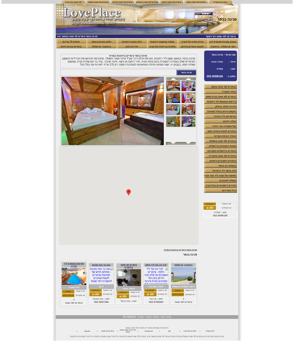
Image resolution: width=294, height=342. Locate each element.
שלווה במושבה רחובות (162, 41)
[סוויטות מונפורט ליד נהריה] (74, 284)
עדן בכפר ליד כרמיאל (224, 170)
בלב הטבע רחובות (132, 41)
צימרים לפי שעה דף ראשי (221, 36)
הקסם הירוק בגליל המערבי (221, 111)
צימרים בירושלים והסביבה (221, 150)
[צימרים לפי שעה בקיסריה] (128, 285)
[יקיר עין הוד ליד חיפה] (156, 283)
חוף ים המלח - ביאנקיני (222, 46)
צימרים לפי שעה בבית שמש (220, 96)
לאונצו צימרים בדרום (192, 46)
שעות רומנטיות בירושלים (222, 146)
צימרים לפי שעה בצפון (223, 86)
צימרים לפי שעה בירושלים (147, 2)
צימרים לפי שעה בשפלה (98, 2)
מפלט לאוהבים (227, 180)
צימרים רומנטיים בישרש (222, 160)
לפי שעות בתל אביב (73, 2)
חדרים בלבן (132, 46)
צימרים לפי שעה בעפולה (222, 141)
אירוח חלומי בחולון (225, 106)
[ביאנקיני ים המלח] (183, 283)
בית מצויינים (228, 190)
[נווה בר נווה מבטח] (101, 283)
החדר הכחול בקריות (224, 136)
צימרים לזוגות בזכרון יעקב (221, 131)
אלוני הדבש (229, 121)
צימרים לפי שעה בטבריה (222, 155)
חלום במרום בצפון (101, 41)
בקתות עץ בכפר (226, 165)
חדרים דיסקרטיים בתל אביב (220, 185)
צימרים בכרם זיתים (71, 46)
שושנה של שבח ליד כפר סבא (219, 175)
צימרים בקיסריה (220, 2)
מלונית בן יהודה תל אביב (162, 46)
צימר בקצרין (228, 91)
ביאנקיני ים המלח (101, 46)
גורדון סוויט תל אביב (192, 41)
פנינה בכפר (186, 72)
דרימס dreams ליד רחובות (221, 101)
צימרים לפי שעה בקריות (122, 2)
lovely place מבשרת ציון (222, 41)
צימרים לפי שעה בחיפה (171, 2)
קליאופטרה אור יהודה (224, 126)
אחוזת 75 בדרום (71, 41)
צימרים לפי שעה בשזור (195, 2)
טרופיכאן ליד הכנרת (224, 116)
